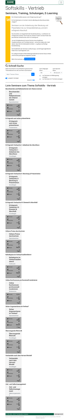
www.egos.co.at (59, 414)
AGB (20, 416)
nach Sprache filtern (56, 69)
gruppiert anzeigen (13, 78)
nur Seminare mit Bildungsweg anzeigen (50, 76)
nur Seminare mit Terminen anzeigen (52, 79)
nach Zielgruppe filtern (43, 69)
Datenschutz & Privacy (14, 416)
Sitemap (22, 416)
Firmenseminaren (29, 59)
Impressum (7, 416)
